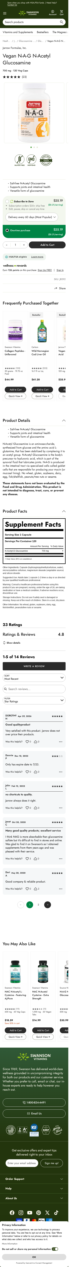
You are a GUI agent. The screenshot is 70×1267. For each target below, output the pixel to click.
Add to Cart (15, 389)
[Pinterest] (38, 1213)
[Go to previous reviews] (20, 904)
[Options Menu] (61, 742)
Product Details (16, 420)
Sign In (60, 270)
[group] (34, 113)
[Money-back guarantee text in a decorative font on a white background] (57, 1130)
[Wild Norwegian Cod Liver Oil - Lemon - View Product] (42, 356)
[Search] (62, 22)
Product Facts (15, 511)
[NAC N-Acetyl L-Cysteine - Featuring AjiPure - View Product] (15, 997)
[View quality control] (34, 1130)
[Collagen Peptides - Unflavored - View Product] (15, 356)
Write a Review (34, 666)
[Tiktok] (56, 1213)
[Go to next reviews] (47, 904)
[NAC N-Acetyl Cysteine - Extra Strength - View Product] (43, 997)
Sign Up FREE (45, 270)
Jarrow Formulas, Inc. (15, 48)
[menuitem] (18, 32)
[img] (19, 161)
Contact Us (12, 4)
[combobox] (34, 22)
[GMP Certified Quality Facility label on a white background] (46, 1130)
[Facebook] (12, 1213)
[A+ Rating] (22, 1130)
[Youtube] (30, 1213)
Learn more (37, 257)
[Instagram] (21, 1213)
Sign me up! (52, 1163)
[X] (47, 1213)
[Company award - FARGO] (11, 1130)
